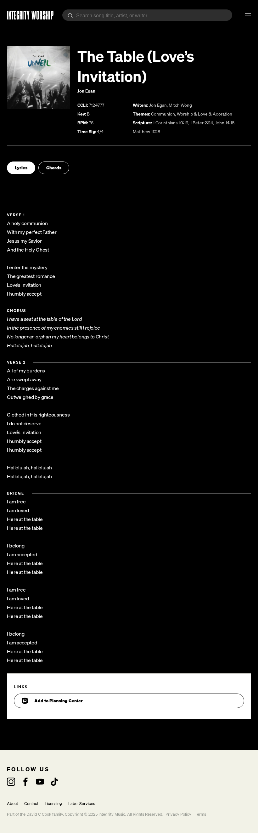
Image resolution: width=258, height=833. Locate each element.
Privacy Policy (178, 814)
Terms (200, 814)
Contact (31, 803)
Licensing (53, 803)
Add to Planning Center (58, 701)
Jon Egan (86, 91)
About (12, 803)
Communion (163, 114)
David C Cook (38, 814)
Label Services (81, 803)
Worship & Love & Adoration (204, 114)
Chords (53, 168)
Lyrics (21, 168)
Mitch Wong (180, 105)
